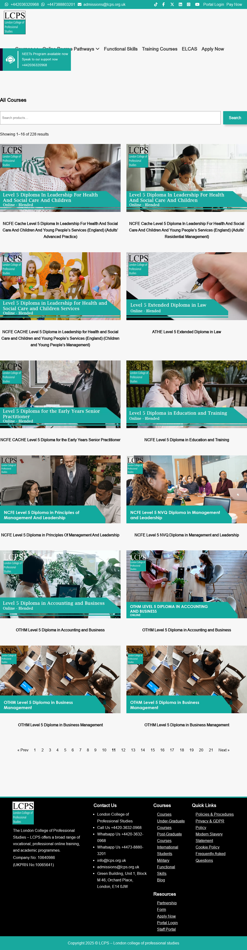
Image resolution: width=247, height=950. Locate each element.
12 (123, 750)
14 (143, 750)
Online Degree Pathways (69, 48)
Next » (224, 750)
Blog (161, 880)
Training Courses (160, 48)
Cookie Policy (208, 847)
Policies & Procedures (215, 814)
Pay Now (234, 4)
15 (153, 750)
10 (104, 750)
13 (133, 750)
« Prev (22, 750)
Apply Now (213, 48)
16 (162, 750)
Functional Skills (121, 48)
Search (235, 117)
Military (163, 860)
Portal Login (213, 4)
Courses (164, 814)
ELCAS (189, 48)
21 (211, 750)
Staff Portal (166, 929)
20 (201, 750)
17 (172, 750)
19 (191, 750)
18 (182, 750)
